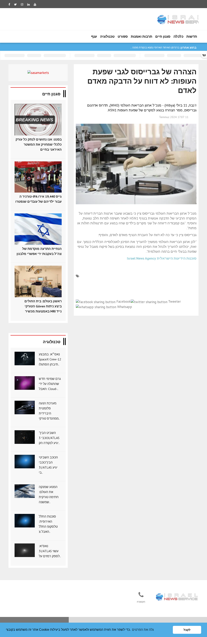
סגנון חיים (162, 36)
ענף (94, 36)
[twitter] (15, 4)
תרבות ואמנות (141, 36)
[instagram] (22, 4)
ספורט (123, 36)
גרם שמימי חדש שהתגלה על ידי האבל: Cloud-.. (50, 384)
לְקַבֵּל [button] (187, 629)
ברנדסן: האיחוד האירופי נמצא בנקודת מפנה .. (154, 47)
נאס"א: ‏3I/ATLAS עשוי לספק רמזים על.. (50, 551)
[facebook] (9, 4)
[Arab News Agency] (177, 597)
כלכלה (178, 36)
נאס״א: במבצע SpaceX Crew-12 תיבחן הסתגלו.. (50, 359)
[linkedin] (28, 4)
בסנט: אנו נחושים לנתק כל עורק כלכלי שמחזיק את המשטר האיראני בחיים (39, 144)
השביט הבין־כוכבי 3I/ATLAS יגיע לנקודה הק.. (49, 438)
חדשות (191, 36)
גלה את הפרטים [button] (143, 629)
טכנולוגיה (107, 36)
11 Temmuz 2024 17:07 (173, 117)
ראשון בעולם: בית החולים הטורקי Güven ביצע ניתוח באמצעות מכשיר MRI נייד (43, 306)
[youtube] (35, 4)
